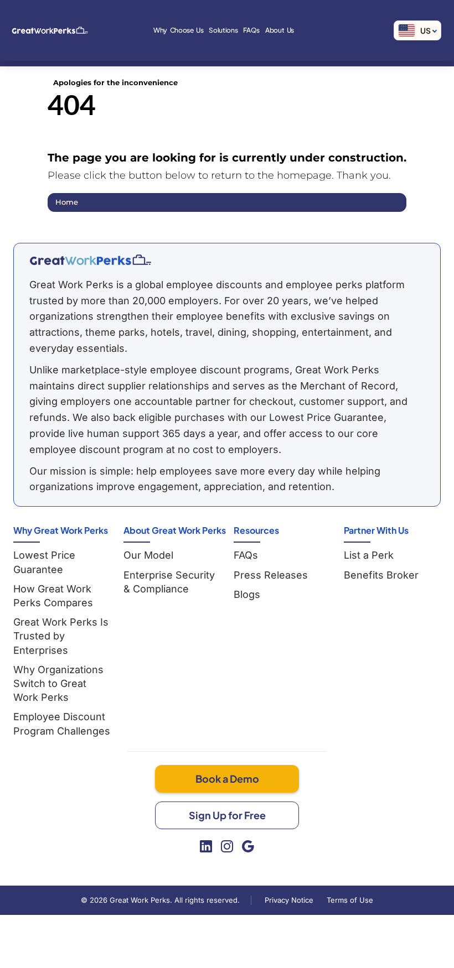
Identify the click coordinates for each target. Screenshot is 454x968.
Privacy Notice (289, 900)
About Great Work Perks (174, 530)
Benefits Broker (381, 575)
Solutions (223, 30)
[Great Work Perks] (90, 260)
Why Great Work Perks (60, 530)
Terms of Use (350, 900)
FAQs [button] (251, 30)
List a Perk (369, 555)
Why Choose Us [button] (178, 30)
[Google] (248, 846)
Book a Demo (227, 778)
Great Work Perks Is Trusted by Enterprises (61, 635)
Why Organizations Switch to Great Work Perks (58, 683)
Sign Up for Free (227, 815)
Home (66, 201)
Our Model (148, 555)
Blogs (247, 594)
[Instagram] (227, 846)
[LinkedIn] (206, 846)
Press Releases (271, 575)
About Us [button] (279, 30)
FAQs (246, 555)
